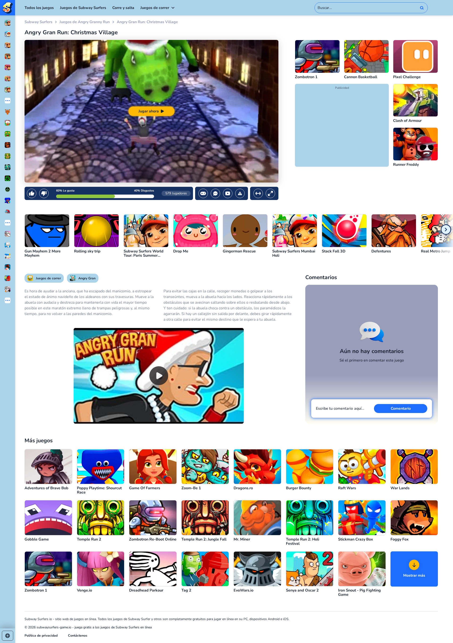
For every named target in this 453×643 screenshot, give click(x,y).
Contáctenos (77, 635)
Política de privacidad (41, 635)
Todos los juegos (39, 7)
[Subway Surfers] (7, 7)
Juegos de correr (154, 7)
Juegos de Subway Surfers (83, 7)
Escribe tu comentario (340, 408)
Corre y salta (123, 7)
